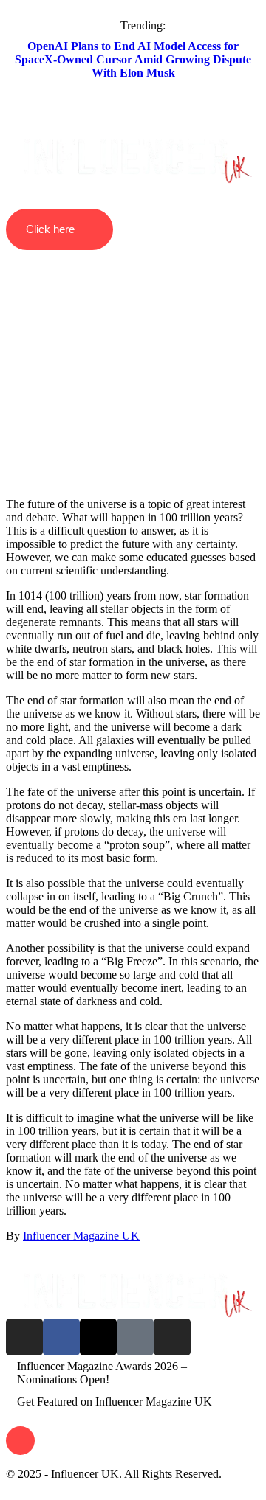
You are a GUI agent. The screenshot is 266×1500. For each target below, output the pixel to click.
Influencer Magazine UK (81, 1235)
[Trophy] (135, 1337)
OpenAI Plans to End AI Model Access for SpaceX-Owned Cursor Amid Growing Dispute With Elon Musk (133, 59)
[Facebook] (61, 1337)
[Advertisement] (133, 347)
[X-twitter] (98, 1337)
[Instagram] (24, 1337)
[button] (133, 127)
